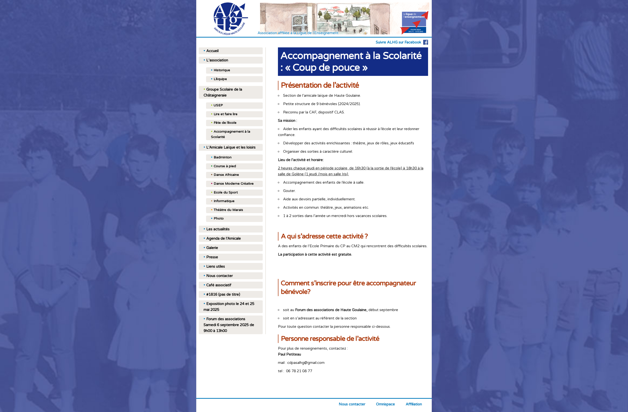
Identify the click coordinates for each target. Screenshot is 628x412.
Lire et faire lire (225, 114)
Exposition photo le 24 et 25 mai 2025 (229, 307)
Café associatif (218, 285)
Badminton (223, 157)
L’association (217, 60)
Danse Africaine (226, 175)
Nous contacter (219, 276)
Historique (222, 70)
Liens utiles (215, 266)
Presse (212, 257)
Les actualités (218, 229)
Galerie (212, 248)
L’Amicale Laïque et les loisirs (231, 147)
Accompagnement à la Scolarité (230, 134)
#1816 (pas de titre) (223, 294)
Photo (219, 218)
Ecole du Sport (226, 192)
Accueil (212, 51)
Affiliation (414, 404)
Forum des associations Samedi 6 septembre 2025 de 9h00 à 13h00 (229, 325)
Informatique (224, 201)
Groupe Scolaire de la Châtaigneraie (223, 92)
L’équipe (220, 79)
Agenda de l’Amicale (223, 238)
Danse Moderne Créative (234, 184)
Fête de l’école (225, 123)
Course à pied (225, 166)
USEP (218, 105)
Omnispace (385, 404)
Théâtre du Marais (228, 210)
